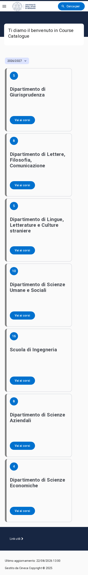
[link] (26, 6)
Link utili (15, 538)
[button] (17, 61)
